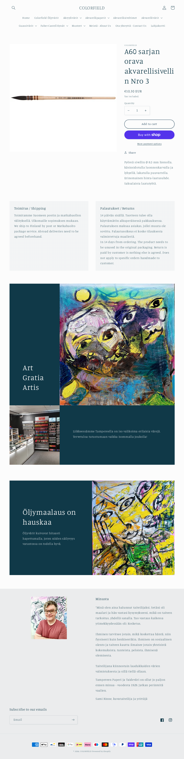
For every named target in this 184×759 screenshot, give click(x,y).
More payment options (149, 143)
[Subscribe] (73, 719)
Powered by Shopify (101, 751)
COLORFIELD (85, 751)
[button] (14, 8)
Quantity (129, 103)
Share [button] (132, 152)
